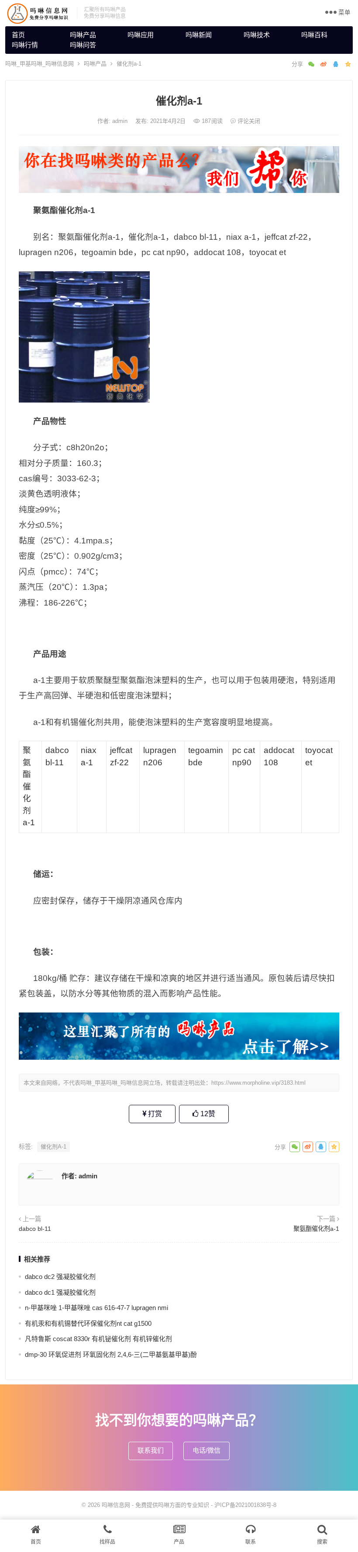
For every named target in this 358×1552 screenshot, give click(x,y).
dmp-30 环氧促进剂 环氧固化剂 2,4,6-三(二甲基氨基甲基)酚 (111, 1354)
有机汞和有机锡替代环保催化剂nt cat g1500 (88, 1323)
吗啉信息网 (116, 1505)
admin (120, 121)
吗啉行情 (25, 45)
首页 (18, 35)
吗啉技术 (257, 35)
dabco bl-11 (35, 1228)
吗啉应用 (140, 35)
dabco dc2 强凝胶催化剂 (60, 1276)
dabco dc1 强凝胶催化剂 (60, 1292)
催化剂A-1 (53, 1146)
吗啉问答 (83, 45)
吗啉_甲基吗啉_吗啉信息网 (39, 63)
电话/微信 (206, 1450)
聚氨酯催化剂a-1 (316, 1228)
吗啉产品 (83, 35)
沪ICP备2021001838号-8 (245, 1505)
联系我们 (151, 1450)
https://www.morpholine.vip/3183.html (258, 1082)
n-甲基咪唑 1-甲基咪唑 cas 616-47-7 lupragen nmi (96, 1307)
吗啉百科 (314, 35)
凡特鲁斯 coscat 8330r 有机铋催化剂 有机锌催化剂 (98, 1338)
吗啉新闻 (199, 35)
